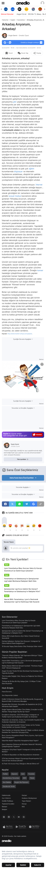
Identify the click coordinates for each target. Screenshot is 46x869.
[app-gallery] (34, 827)
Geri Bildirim (6, 798)
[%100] (20, 9)
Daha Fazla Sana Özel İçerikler (22, 478)
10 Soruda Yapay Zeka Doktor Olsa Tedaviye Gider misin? (22, 646)
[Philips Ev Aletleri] (6, 9)
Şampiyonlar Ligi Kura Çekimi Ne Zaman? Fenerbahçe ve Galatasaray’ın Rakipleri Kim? (22, 590)
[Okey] (13, 9)
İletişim (4, 809)
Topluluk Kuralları (8, 804)
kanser (40, 270)
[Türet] (34, 9)
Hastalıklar (21, 20)
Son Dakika (7, 782)
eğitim (31, 168)
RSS (23, 807)
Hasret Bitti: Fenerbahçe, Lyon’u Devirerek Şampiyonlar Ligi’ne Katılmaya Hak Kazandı (21, 600)
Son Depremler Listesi (10, 695)
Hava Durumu (7, 691)
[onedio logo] (21, 840)
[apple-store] (8, 827)
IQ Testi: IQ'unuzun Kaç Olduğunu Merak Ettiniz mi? (20, 764)
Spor (6, 565)
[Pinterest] (24, 817)
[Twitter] (14, 817)
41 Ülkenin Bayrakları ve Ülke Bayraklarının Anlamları (20, 755)
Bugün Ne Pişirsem (21, 782)
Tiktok (32, 778)
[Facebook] (9, 817)
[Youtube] (19, 817)
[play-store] (21, 827)
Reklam (4, 807)
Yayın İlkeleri (26, 801)
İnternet (39, 184)
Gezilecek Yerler (9, 786)
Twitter (5, 774)
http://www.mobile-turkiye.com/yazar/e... (20, 334)
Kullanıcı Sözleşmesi (29, 798)
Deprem (14, 774)
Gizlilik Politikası (7, 801)
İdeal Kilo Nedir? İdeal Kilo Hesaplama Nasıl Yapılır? (20, 740)
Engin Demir (18, 35)
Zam (22, 774)
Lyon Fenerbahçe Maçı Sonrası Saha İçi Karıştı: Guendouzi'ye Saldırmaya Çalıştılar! (23, 569)
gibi (14, 102)
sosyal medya (15, 196)
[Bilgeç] (41, 9)
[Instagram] (4, 817)
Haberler (5, 20)
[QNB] (27, 9)
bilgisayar (18, 171)
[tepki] (4, 525)
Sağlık (12, 20)
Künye (24, 804)
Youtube (31, 774)
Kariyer (24, 795)
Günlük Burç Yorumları (11, 778)
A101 (24, 778)
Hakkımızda (6, 795)
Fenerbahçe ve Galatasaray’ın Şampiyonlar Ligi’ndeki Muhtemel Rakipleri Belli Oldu (21, 580)
